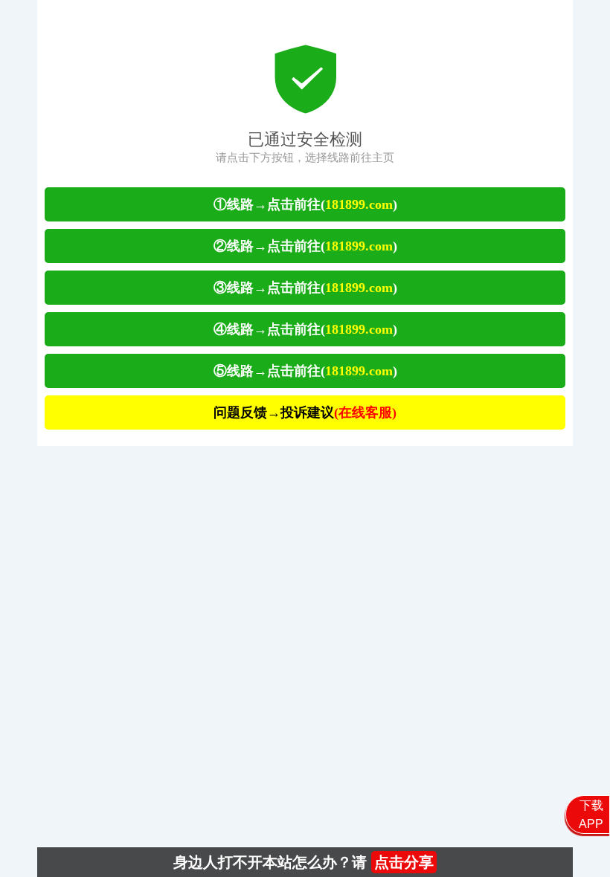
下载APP (591, 814)
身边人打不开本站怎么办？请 (303, 862)
